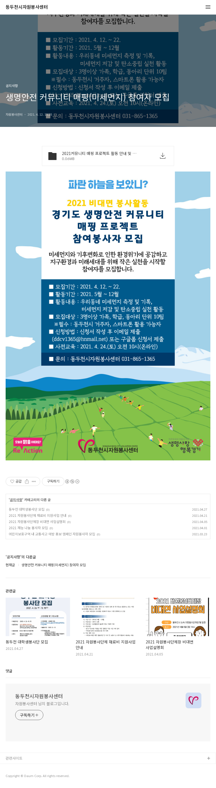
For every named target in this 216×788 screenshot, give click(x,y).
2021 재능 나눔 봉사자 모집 (28, 527)
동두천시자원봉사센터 (27, 7)
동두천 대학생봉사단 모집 (26, 509)
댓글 (9, 670)
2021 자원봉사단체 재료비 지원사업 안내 (37, 515)
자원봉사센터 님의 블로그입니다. (42, 703)
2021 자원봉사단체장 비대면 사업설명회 (37, 521)
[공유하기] (26, 481)
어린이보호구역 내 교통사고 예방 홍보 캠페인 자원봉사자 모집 (52, 533)
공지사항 (16, 499)
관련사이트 (14, 758)
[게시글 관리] (33, 481)
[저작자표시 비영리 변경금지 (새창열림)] (72, 481)
